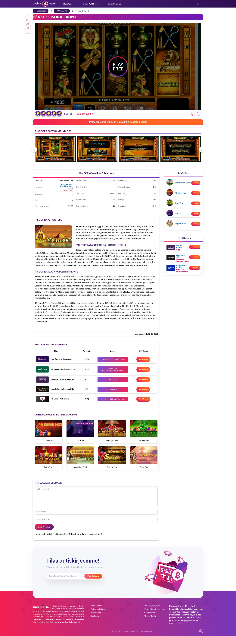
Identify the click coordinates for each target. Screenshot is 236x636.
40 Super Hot (180, 193)
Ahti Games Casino (181, 266)
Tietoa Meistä (150, 616)
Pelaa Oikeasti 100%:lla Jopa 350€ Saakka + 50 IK (118, 122)
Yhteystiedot (96, 612)
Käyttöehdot (149, 612)
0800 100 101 (175, 623)
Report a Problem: (199, 114)
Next (202, 149)
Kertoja (70, 188)
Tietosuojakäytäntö (152, 605)
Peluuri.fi (190, 617)
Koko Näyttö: (193, 114)
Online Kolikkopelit (90, 4)
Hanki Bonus (143, 359)
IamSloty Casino (179, 246)
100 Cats (178, 213)
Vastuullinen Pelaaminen (154, 609)
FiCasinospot (41, 11)
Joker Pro (179, 203)
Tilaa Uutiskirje (93, 576)
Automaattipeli (66, 184)
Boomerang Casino (180, 256)
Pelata (196, 182)
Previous (34, 149)
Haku (198, 4)
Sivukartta (95, 616)
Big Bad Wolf (180, 224)
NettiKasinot (68, 4)
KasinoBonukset (114, 4)
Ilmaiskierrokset (66, 186)
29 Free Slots (62, 11)
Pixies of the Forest (183, 183)
